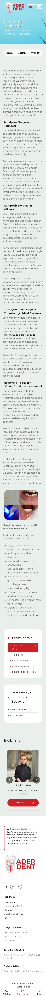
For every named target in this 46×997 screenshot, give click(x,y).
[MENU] (39, 5)
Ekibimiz (8, 910)
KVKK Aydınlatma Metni (22, 983)
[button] (9, 780)
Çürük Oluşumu (20, 666)
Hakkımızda (9, 902)
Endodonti (16, 716)
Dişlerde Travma (22, 661)
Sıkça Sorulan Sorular (14, 914)
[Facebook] (6, 886)
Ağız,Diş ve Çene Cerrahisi (23, 674)
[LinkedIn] (19, 886)
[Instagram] (12, 886)
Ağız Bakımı (18, 655)
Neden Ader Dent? (13, 906)
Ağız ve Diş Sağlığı (23, 647)
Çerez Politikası (23, 987)
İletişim (7, 918)
